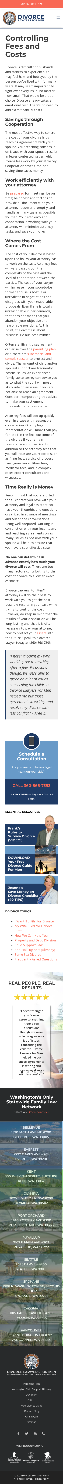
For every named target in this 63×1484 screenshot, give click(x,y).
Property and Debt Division (35, 940)
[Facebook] (18, 1433)
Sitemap (31, 1422)
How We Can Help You (31, 935)
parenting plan (44, 349)
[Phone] (43, 1433)
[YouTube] (34, 1433)
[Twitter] (26, 1433)
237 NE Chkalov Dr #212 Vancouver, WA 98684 (31, 1335)
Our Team (31, 1394)
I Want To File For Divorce (34, 921)
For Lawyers (31, 1416)
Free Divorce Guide (31, 1405)
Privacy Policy (41, 1478)
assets (41, 633)
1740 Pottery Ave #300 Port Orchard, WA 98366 (31, 1220)
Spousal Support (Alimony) (35, 950)
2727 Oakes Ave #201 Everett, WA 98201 (31, 1154)
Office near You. (38, 1112)
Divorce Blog (31, 1411)
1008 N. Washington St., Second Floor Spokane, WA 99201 (31, 1289)
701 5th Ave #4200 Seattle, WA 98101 (31, 1264)
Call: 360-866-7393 (31, 4)
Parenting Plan (31, 1383)
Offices (31, 1400)
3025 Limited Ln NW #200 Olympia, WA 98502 (31, 1198)
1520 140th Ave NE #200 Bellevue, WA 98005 (31, 1132)
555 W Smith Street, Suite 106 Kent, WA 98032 (31, 1176)
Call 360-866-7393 (32, 785)
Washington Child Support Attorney (31, 1389)
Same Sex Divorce (28, 954)
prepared (17, 193)
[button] (58, 18)
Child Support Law (29, 945)
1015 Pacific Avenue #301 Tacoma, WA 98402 (31, 1313)
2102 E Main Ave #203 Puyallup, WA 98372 (31, 1242)
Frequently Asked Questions (36, 959)
